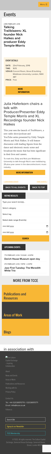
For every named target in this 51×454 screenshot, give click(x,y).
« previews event (11, 181)
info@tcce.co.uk (18, 405)
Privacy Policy (10, 391)
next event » (42, 181)
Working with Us (11, 387)
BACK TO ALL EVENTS (16, 187)
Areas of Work (10, 379)
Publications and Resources (15, 383)
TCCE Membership (13, 433)
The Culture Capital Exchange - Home (6, 5)
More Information (23, 90)
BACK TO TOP (38, 187)
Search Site (11, 419)
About (8, 371)
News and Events (11, 375)
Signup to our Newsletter (15, 426)
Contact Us (9, 398)
